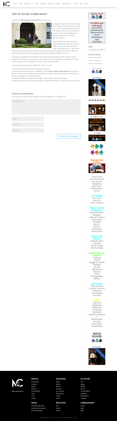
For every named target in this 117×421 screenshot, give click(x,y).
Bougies (97, 214)
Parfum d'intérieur (97, 227)
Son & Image (97, 245)
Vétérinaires (97, 319)
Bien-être (50, 3)
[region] (96, 111)
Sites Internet (96, 286)
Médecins (96, 307)
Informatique (96, 247)
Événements (97, 188)
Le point (49, 65)
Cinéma (33, 398)
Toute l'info (96, 176)
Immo (76, 3)
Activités (57, 3)
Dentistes (96, 312)
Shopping (43, 3)
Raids (97, 259)
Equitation (84, 393)
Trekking (97, 257)
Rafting (96, 264)
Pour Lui (97, 200)
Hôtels (83, 406)
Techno (58, 396)
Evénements (97, 30)
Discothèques (35, 391)
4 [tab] (97, 116)
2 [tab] (93, 116)
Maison (58, 384)
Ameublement (97, 212)
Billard (97, 278)
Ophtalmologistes (97, 315)
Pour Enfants (97, 202)
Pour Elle (97, 198)
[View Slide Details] (96, 111)
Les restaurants (96, 179)
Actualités (97, 27)
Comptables (97, 326)
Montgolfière (97, 276)
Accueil (15, 3)
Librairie (97, 243)
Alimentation (60, 393)
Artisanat (59, 389)
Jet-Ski (97, 267)
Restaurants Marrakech (38, 408)
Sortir (36, 3)
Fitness (58, 410)
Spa (97, 39)
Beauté (58, 386)
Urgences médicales (97, 303)
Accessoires (96, 231)
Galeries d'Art (96, 240)
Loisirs (97, 190)
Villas (82, 410)
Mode (58, 382)
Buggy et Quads (97, 262)
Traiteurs (34, 384)
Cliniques (97, 309)
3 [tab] (95, 116)
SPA (57, 406)
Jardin (97, 224)
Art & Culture (60, 391)
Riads (82, 408)
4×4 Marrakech (85, 391)
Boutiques (97, 37)
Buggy (83, 384)
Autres (58, 398)
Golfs (96, 273)
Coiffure (58, 408)
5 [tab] (100, 116)
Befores (33, 389)
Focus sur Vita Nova (94, 60)
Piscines (97, 271)
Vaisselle (97, 221)
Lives (33, 396)
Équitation (97, 269)
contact (86, 3)
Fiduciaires (97, 323)
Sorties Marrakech (37, 410)
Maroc (61, 46)
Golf (82, 382)
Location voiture (97, 288)
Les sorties (97, 181)
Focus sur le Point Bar (95, 63)
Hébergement (66, 3)
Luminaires (96, 219)
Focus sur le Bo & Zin (95, 57)
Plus (81, 3)
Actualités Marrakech (37, 406)
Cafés (33, 393)
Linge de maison (97, 217)
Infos (20, 3)
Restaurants (27, 3)
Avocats (97, 321)
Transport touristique (97, 291)
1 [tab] (91, 116)
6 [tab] (102, 116)
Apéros (33, 386)
